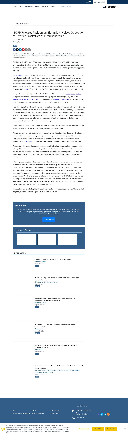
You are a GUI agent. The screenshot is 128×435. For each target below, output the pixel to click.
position (19, 75)
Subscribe (53, 6)
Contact (34, 410)
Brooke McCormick (40, 261)
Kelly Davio (18, 42)
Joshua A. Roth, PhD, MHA (45, 372)
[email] (26, 49)
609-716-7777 (80, 417)
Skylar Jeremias (39, 282)
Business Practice (21, 23)
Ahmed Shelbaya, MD (67, 370)
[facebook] (14, 49)
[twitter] (17, 49)
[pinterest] (23, 49)
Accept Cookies (111, 428)
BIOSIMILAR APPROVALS (65, 6)
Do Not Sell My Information (21, 413)
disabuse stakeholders (61, 99)
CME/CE (37, 6)
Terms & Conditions (38, 413)
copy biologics (28, 141)
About (14, 410)
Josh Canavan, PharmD (51, 282)
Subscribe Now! (49, 219)
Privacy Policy (55, 413)
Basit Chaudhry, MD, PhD (42, 370)
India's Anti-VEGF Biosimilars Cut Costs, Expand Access (53, 259)
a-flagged (26, 89)
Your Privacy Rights (84, 428)
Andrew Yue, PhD (55, 370)
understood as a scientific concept (25, 99)
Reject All (98, 428)
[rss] (108, 414)
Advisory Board (55, 410)
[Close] (125, 429)
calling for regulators (73, 94)
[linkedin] (20, 49)
